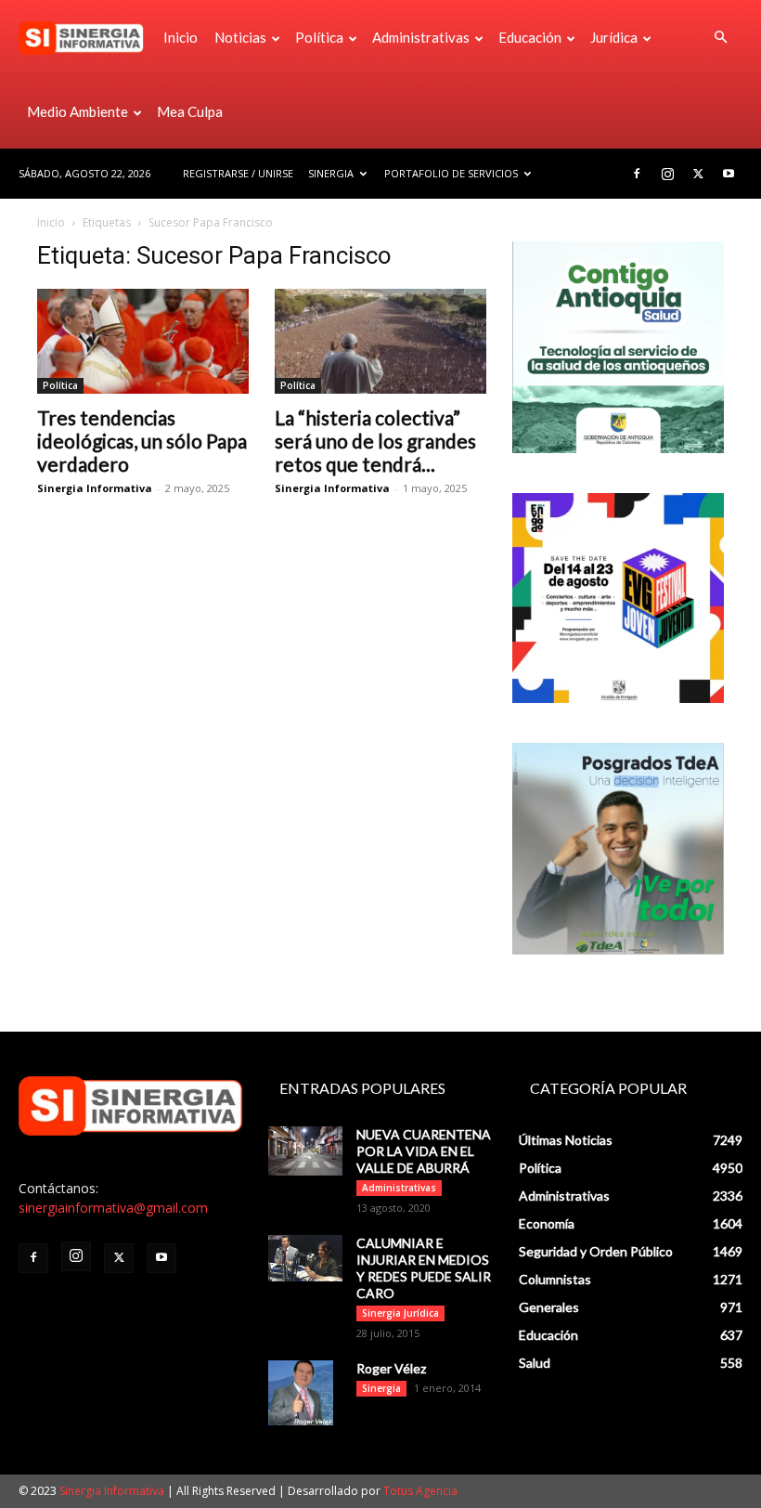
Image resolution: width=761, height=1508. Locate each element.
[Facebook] (637, 174)
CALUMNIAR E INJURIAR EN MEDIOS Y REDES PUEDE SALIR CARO (423, 1268)
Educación (529, 37)
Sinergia (331, 173)
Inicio (180, 37)
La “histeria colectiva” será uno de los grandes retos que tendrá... (375, 440)
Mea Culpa (190, 111)
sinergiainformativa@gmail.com (113, 1207)
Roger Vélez (391, 1368)
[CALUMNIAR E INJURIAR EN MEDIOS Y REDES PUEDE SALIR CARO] (305, 1258)
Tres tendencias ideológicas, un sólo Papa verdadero (142, 440)
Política (319, 37)
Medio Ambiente (77, 111)
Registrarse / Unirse (238, 173)
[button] (720, 37)
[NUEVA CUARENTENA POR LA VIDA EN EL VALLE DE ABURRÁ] (305, 1151)
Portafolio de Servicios (451, 173)
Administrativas (421, 37)
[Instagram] (667, 174)
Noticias (240, 37)
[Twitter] (698, 174)
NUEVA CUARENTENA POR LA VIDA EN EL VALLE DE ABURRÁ (423, 1151)
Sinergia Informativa (94, 488)
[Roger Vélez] (305, 1392)
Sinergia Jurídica (400, 1313)
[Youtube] (728, 174)
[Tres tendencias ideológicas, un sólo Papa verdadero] (143, 341)
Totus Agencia (420, 1491)
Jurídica (614, 37)
